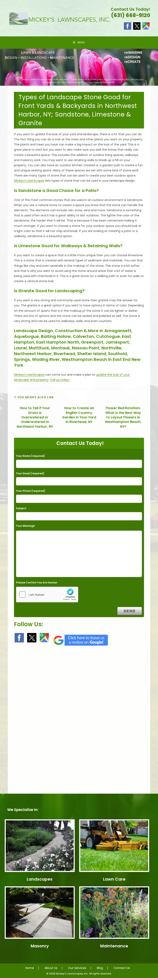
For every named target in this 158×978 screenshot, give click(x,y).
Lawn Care (114, 879)
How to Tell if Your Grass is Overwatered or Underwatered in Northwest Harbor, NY (35, 417)
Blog (100, 968)
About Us (51, 968)
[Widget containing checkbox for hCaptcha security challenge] (47, 594)
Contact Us (122, 968)
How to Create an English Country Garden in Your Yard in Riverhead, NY (79, 415)
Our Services (77, 968)
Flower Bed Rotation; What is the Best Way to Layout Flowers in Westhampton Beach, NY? (123, 417)
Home (29, 968)
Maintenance (114, 946)
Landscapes (39, 879)
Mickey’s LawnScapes (29, 181)
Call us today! (60, 380)
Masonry (40, 946)
